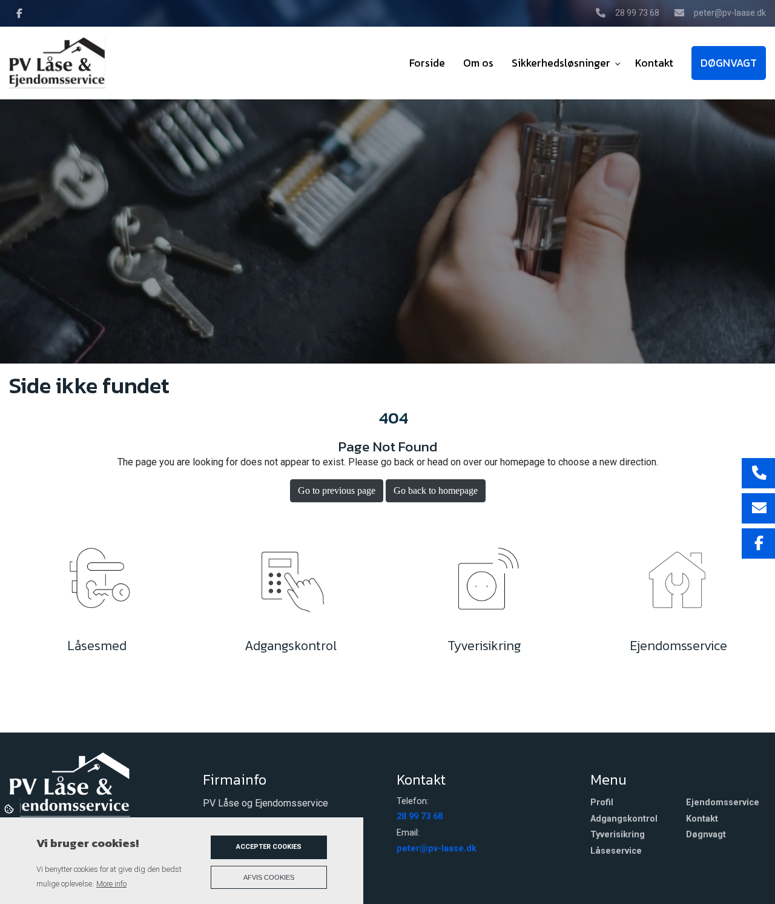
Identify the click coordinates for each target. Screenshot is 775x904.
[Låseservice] (97, 584)
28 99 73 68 (637, 13)
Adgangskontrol (624, 819)
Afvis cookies (268, 877)
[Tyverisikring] (484, 584)
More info (111, 883)
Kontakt (702, 819)
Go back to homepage (436, 490)
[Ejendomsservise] (678, 584)
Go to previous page (336, 490)
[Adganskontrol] (290, 584)
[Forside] (69, 783)
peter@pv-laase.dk (730, 13)
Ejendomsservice (722, 803)
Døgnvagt (706, 835)
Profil (601, 803)
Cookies (10, 808)
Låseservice (616, 851)
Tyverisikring (617, 835)
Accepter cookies (269, 847)
